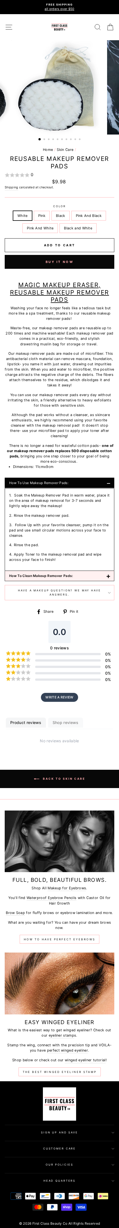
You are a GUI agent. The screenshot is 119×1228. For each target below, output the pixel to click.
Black (60, 216)
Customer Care (59, 1148)
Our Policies (59, 1164)
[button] (59, 175)
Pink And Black (89, 216)
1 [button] (39, 139)
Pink (41, 216)
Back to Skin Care (63, 778)
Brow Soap (15, 913)
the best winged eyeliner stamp (60, 1071)
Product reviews (26, 722)
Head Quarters (59, 1180)
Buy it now (59, 262)
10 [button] (80, 139)
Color (59, 206)
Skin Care (65, 150)
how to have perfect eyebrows (59, 939)
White (22, 216)
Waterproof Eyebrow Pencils (51, 898)
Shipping (11, 187)
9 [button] (75, 139)
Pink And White (40, 228)
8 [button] (71, 139)
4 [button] (53, 139)
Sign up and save (59, 1132)
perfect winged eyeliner (67, 1050)
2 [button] (44, 139)
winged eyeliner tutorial (85, 1060)
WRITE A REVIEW (59, 697)
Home (48, 150)
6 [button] (62, 139)
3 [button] (49, 139)
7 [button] (67, 139)
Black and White (78, 228)
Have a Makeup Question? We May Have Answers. (59, 592)
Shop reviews (66, 722)
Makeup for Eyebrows (67, 888)
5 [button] (58, 139)
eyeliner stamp (61, 1035)
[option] (59, 7)
